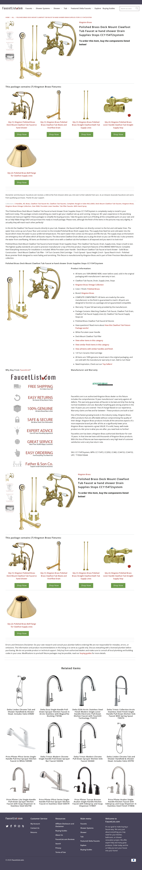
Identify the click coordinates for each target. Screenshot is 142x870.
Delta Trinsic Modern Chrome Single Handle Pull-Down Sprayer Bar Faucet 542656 (54, 737)
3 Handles (18, 204)
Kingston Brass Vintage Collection (18, 206)
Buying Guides (109, 8)
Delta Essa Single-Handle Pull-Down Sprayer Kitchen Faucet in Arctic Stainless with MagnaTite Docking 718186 (54, 690)
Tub (65, 8)
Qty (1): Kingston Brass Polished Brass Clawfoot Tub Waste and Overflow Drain (53, 125)
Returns (34, 832)
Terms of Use (60, 852)
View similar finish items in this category (92, 344)
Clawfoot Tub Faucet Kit (40, 204)
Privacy (58, 848)
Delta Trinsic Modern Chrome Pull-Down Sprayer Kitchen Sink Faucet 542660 (87, 737)
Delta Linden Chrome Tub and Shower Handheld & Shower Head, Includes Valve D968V (21, 690)
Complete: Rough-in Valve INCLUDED (81, 204)
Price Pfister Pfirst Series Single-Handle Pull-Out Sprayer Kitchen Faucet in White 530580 (21, 737)
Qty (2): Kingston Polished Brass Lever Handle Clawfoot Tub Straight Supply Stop (118, 125)
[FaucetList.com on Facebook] (11, 826)
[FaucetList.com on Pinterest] (15, 826)
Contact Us (35, 828)
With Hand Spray (80, 206)
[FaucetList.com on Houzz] (23, 826)
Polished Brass (93, 289)
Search (58, 843)
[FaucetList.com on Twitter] (7, 826)
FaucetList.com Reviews (64, 839)
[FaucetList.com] (12, 8)
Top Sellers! (107, 364)
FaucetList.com (18, 860)
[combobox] (129, 8)
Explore (98, 8)
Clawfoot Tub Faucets (58, 204)
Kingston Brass (85, 22)
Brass (28, 204)
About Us (59, 835)
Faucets (29, 8)
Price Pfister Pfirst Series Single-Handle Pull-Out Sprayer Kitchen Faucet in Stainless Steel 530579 (54, 780)
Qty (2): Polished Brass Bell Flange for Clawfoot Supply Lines (21, 174)
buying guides (86, 653)
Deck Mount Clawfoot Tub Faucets (108, 204)
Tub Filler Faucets (66, 206)
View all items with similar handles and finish (94, 349)
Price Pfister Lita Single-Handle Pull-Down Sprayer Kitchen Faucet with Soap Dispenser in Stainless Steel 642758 (21, 780)
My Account (35, 824)
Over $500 (36, 206)
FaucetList (25, 370)
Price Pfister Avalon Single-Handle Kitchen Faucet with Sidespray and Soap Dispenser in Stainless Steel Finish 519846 (120, 780)
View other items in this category (89, 340)
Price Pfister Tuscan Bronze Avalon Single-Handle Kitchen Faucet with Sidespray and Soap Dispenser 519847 (87, 780)
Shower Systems (43, 8)
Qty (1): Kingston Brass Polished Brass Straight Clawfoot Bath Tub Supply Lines (86, 125)
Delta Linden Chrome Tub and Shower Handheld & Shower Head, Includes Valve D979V (120, 737)
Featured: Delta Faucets (81, 8)
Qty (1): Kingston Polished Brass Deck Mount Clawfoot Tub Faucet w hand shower (22, 125)
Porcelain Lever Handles (49, 206)
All (24, 204)
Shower (57, 8)
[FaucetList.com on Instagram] (19, 826)
